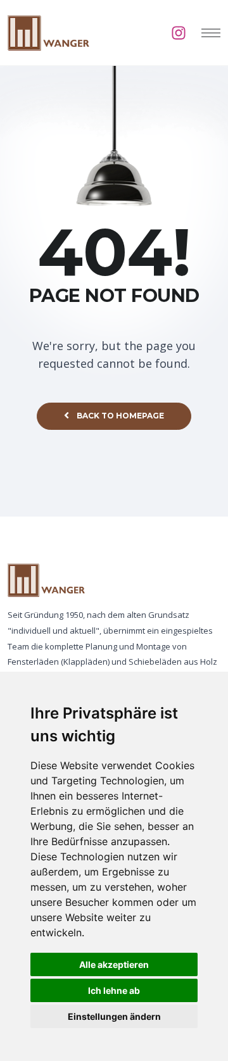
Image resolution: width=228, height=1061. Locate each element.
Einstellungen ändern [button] (114, 1016)
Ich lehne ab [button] (114, 990)
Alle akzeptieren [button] (114, 964)
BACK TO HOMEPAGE (120, 415)
